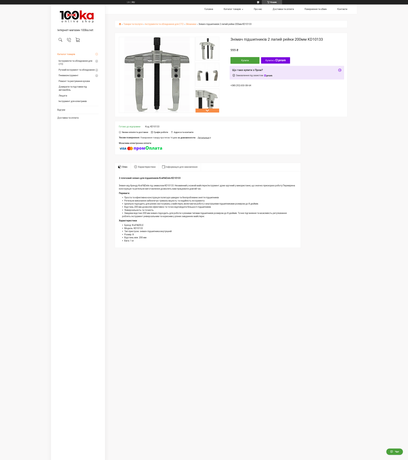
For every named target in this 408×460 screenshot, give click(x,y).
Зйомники (191, 24)
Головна (208, 9)
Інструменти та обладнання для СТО (75, 62)
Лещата (63, 95)
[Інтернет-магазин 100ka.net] (78, 16)
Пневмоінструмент (68, 75)
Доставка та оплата (68, 118)
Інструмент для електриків (73, 101)
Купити (245, 60)
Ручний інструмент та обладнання (77, 70)
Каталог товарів (66, 54)
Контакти (342, 9)
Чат (397, 451)
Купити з (270, 60)
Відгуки (61, 110)
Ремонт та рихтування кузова (74, 81)
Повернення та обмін (316, 9)
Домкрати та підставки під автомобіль (73, 88)
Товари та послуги (133, 24)
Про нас (258, 9)
